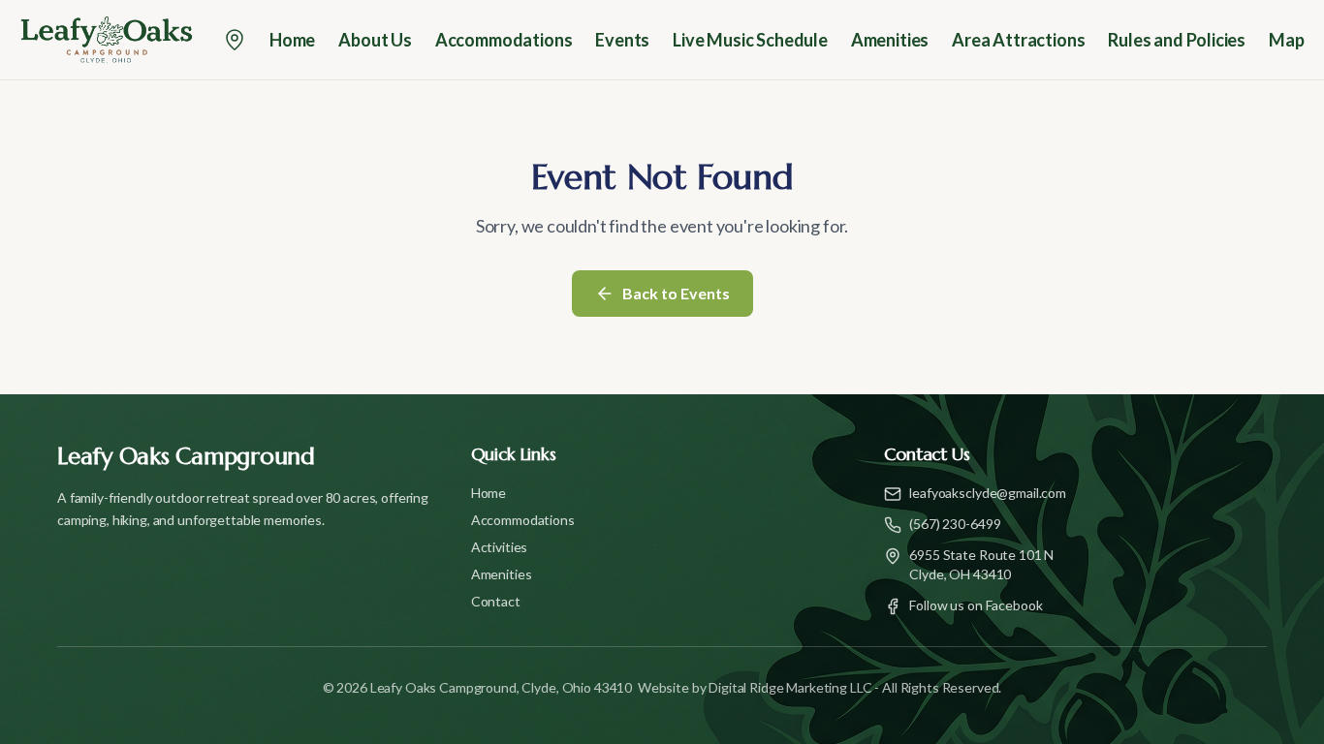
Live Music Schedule (750, 39)
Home (292, 39)
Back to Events (676, 293)
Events (622, 39)
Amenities (890, 39)
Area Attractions (1018, 39)
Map (1286, 39)
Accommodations (503, 39)
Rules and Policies (1176, 39)
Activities (499, 547)
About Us (375, 39)
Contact (495, 601)
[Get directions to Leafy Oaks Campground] (234, 39)
